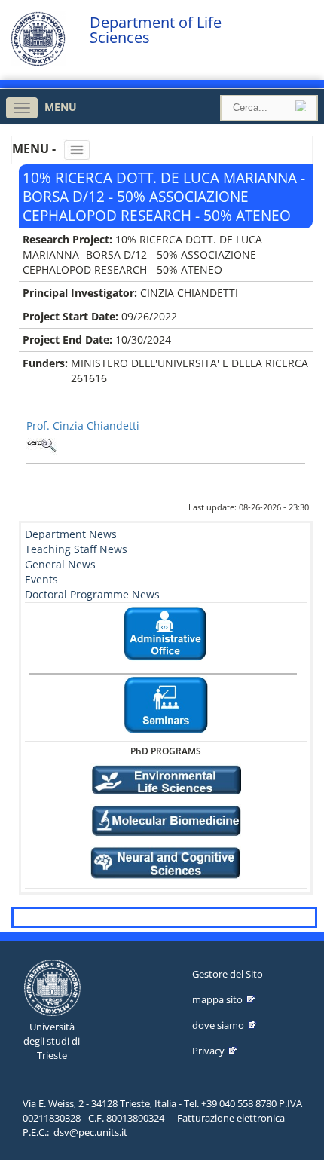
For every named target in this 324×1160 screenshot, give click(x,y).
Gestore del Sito (227, 974)
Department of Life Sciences (156, 30)
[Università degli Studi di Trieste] (38, 62)
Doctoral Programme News (92, 594)
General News (60, 564)
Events (41, 579)
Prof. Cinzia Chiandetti (82, 425)
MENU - (35, 148)
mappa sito (217, 999)
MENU (60, 106)
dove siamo (218, 1025)
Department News (71, 534)
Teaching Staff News (76, 549)
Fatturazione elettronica (231, 1118)
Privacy (208, 1050)
